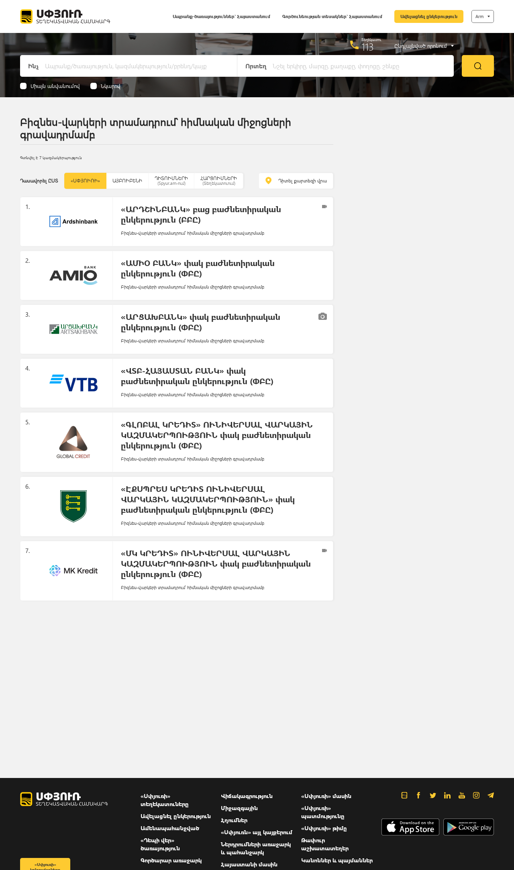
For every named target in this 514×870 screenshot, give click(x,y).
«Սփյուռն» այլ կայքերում (256, 832)
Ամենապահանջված (170, 828)
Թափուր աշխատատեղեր (325, 844)
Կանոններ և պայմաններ (337, 860)
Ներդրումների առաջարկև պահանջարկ (256, 848)
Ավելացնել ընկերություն (428, 16)
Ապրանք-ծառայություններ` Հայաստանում (221, 16)
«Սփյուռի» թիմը (324, 828)
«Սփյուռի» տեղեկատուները (165, 800)
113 (367, 47)
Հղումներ (234, 820)
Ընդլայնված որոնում (420, 46)
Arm (479, 16)
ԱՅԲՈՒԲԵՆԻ (127, 181)
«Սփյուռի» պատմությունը (323, 812)
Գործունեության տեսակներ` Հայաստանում (332, 16)
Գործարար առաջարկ (171, 860)
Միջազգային (239, 808)
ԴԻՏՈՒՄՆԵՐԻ (171, 180)
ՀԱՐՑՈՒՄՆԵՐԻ (218, 180)
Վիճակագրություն (247, 796)
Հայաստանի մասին (249, 864)
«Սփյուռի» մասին (326, 796)
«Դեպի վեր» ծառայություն (160, 844)
